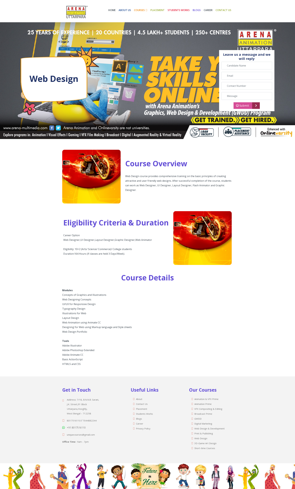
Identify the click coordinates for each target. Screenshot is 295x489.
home (112, 10)
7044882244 (90, 420)
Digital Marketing (203, 423)
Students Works (179, 10)
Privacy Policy (143, 428)
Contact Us (223, 10)
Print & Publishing (203, 433)
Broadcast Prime (203, 413)
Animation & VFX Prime (206, 399)
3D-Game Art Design (205, 443)
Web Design (200, 438)
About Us (125, 10)
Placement (157, 10)
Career (208, 10)
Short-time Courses (204, 448)
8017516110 (74, 420)
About (139, 399)
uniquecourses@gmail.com (81, 434)
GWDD (198, 418)
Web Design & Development (209, 428)
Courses (139, 10)
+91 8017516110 (76, 427)
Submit (244, 105)
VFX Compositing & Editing (208, 408)
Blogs (197, 10)
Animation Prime (203, 403)
